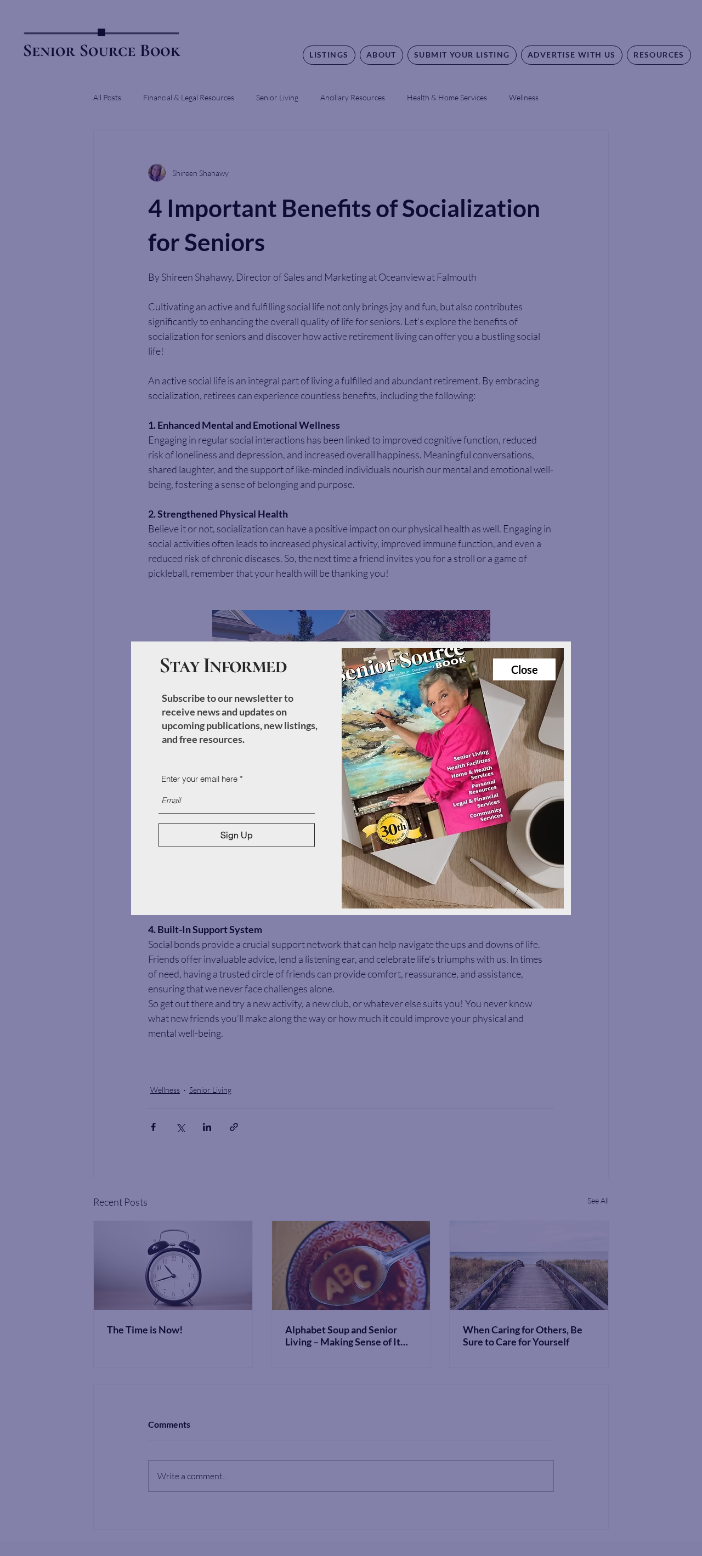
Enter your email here (199, 779)
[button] (524, 669)
